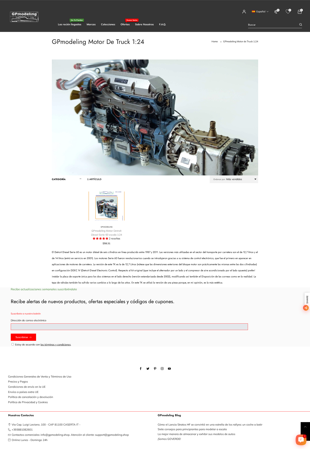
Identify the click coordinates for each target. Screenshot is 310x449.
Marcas (91, 24)
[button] (260, 11)
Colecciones (108, 24)
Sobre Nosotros (144, 24)
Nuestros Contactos (21, 415)
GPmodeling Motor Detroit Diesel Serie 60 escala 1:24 (106, 232)
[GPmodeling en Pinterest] (155, 368)
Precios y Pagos (18, 381)
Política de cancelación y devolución (30, 397)
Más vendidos (227, 179)
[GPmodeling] (24, 16)
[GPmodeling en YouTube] (169, 368)
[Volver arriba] (305, 426)
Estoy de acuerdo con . (43, 344)
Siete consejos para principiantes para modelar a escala (192, 429)
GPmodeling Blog (169, 415)
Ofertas (125, 24)
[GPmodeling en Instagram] (162, 368)
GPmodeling (106, 227)
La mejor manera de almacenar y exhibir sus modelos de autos (196, 434)
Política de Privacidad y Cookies (28, 402)
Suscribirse (21, 337)
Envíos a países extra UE (23, 392)
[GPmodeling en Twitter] (147, 368)
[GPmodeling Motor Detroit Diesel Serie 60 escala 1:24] (106, 206)
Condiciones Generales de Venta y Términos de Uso (39, 376)
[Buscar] (300, 25)
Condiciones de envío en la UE (27, 386)
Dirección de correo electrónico (28, 320)
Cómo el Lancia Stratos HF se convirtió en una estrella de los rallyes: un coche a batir (210, 424)
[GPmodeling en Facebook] (140, 368)
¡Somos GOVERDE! (169, 439)
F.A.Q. (162, 24)
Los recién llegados (69, 24)
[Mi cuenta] (244, 13)
